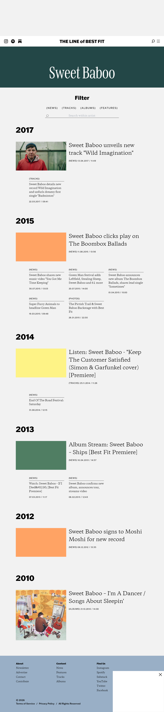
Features (61, 672)
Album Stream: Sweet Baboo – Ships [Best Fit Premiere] (106, 448)
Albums (74, 609)
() (52, 107)
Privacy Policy (46, 703)
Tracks (34, 178)
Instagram (103, 668)
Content (61, 663)
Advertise (21, 672)
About (19, 663)
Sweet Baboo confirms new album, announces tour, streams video (86, 487)
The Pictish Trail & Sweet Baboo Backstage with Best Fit (86, 308)
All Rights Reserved (69, 703)
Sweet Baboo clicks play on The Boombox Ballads (104, 240)
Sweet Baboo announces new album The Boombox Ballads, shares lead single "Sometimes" (126, 281)
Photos (74, 298)
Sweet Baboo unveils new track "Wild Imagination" (101, 149)
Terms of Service (25, 703)
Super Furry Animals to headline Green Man (44, 306)
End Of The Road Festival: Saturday (46, 402)
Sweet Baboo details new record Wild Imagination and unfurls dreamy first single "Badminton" (45, 190)
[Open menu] (158, 41)
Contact (20, 677)
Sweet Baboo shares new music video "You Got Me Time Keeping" (45, 279)
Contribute (22, 681)
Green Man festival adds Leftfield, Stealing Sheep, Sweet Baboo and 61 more (86, 279)
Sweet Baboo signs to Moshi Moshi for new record (105, 535)
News (72, 160)
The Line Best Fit (82, 41)
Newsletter (22, 668)
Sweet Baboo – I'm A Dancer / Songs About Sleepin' (107, 597)
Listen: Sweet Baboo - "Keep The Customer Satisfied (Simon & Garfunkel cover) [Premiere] (105, 364)
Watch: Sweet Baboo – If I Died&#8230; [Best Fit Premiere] (45, 487)
